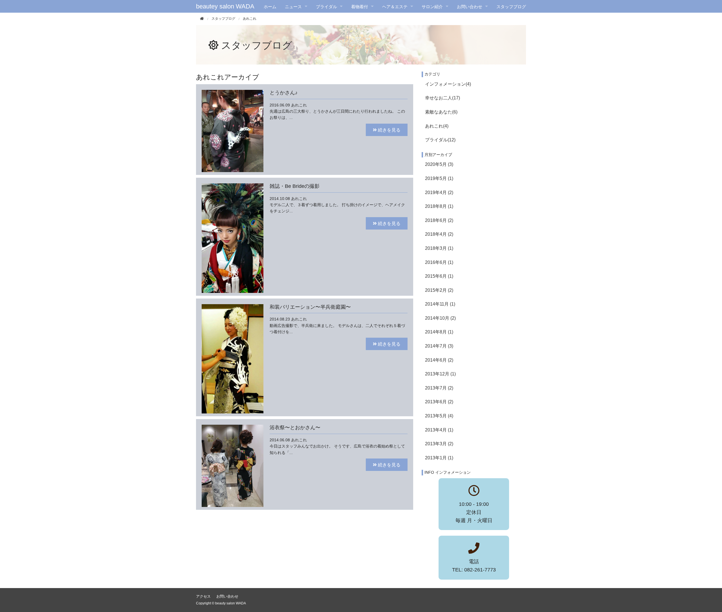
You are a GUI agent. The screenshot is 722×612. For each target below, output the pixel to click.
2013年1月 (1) (439, 457)
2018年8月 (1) (439, 206)
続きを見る (388, 129)
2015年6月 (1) (439, 276)
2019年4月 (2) (439, 192)
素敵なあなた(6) (441, 112)
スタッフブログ (511, 6)
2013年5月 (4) (439, 415)
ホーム (270, 6)
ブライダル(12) (440, 139)
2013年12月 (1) (440, 373)
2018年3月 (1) (439, 248)
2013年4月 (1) (439, 430)
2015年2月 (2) (439, 290)
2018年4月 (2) (439, 234)
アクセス (203, 596)
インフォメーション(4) (448, 84)
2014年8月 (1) (439, 332)
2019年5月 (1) (439, 178)
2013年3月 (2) (439, 443)
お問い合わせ (227, 596)
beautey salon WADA (225, 6)
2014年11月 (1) (440, 304)
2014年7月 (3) (439, 346)
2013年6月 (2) (439, 401)
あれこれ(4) (436, 126)
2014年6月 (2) (439, 360)
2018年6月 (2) (439, 220)
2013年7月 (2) (439, 388)
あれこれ (299, 105)
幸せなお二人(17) (442, 97)
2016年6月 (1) (439, 262)
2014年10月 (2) (440, 318)
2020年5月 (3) (439, 164)
